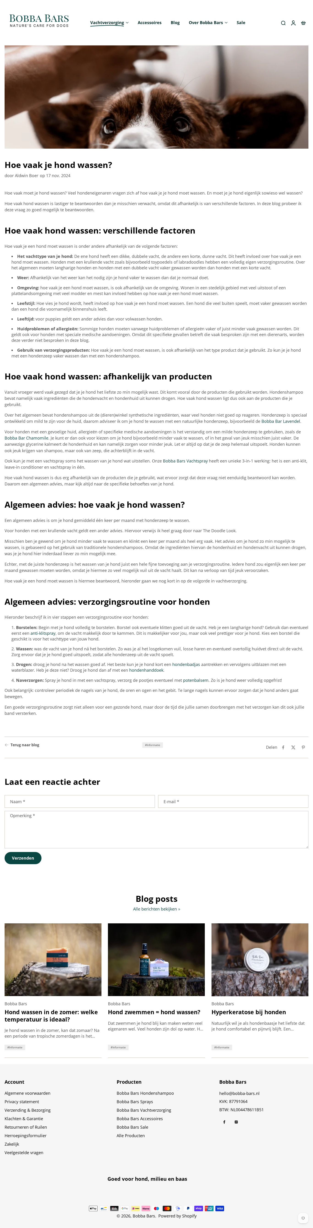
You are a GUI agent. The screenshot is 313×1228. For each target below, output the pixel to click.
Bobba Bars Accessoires (140, 1118)
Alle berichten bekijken (155, 909)
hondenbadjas (186, 664)
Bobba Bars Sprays (135, 1101)
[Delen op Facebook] (283, 747)
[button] (54, 1082)
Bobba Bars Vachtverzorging (144, 1110)
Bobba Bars (144, 1216)
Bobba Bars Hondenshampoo (145, 1093)
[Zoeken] (283, 22)
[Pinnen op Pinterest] (303, 747)
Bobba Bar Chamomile (26, 438)
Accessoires (150, 22)
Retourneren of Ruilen (26, 1127)
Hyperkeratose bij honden (248, 1012)
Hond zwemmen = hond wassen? (154, 1012)
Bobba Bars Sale (132, 1127)
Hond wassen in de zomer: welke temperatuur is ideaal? (51, 1015)
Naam (17, 801)
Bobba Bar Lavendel (280, 421)
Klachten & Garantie (24, 1118)
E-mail (171, 801)
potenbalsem (196, 680)
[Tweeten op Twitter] (293, 747)
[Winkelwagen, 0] (303, 23)
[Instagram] (236, 1122)
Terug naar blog (25, 744)
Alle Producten (131, 1135)
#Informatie (152, 745)
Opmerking (22, 815)
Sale (241, 22)
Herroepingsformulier (26, 1135)
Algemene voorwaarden (27, 1093)
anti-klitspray (42, 633)
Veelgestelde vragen (24, 1152)
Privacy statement (22, 1101)
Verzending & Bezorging (28, 1110)
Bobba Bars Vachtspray (185, 461)
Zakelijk (12, 1144)
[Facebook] (224, 1122)
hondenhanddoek (146, 670)
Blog (175, 22)
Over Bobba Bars (206, 22)
